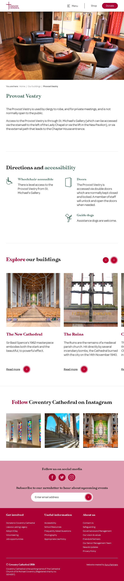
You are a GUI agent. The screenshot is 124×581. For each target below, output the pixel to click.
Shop (94, 5)
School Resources (52, 527)
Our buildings (34, 86)
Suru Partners (111, 564)
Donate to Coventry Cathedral (20, 523)
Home (22, 86)
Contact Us (88, 523)
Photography (50, 535)
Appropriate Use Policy (55, 539)
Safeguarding (89, 527)
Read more (13, 369)
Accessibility (50, 523)
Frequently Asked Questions (57, 531)
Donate (110, 5)
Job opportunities (14, 539)
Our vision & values (92, 535)
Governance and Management (97, 531)
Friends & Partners (91, 539)
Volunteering (12, 535)
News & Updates (90, 547)
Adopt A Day (12, 531)
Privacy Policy (89, 551)
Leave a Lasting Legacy (16, 527)
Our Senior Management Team (97, 543)
